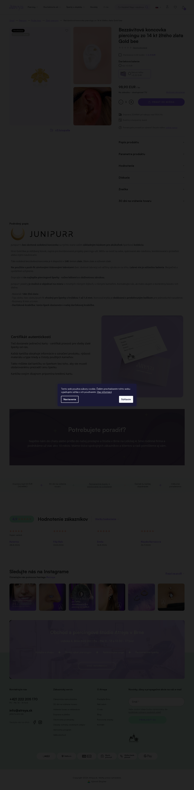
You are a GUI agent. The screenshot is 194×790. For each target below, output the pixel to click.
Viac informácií (104, 392)
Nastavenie (69, 399)
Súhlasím (126, 399)
